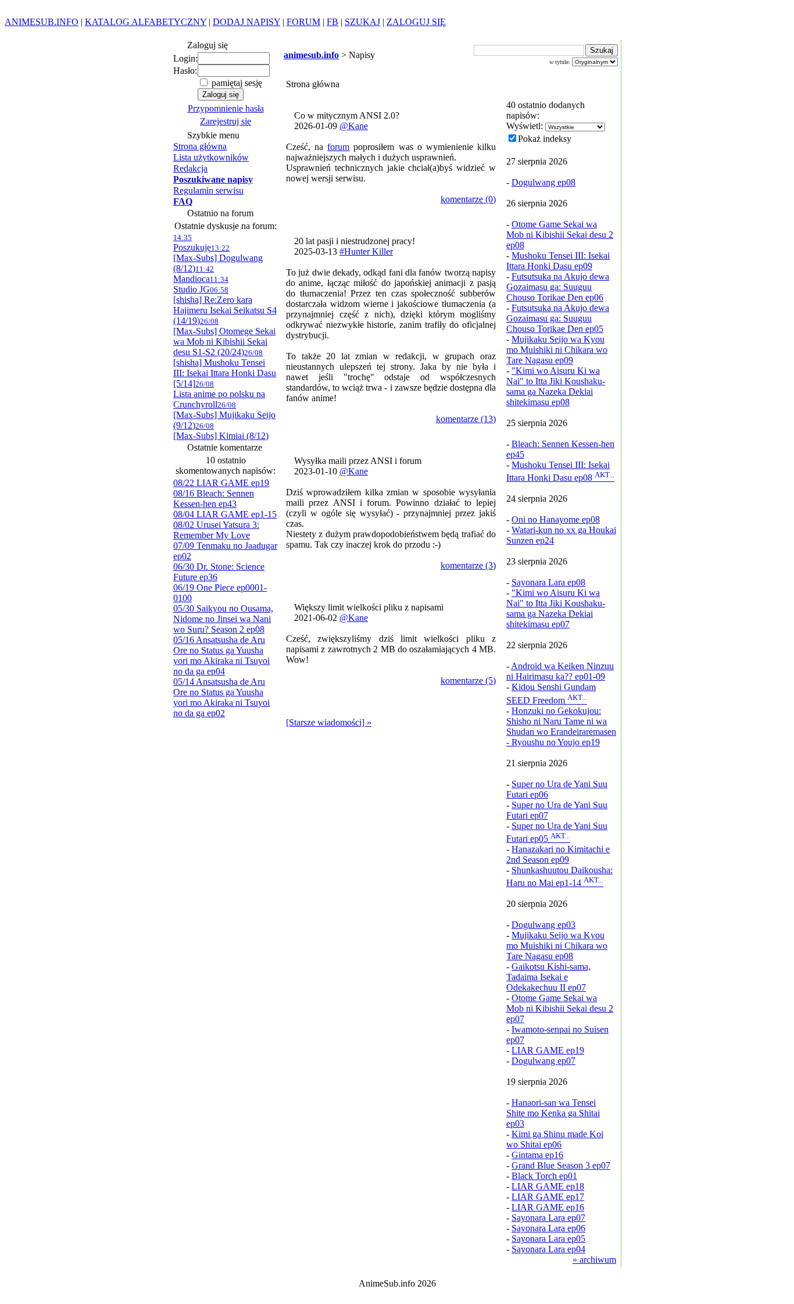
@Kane (353, 126)
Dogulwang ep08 (543, 182)
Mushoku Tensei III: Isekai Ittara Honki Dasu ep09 (558, 261)
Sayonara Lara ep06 (548, 1228)
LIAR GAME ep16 (548, 1207)
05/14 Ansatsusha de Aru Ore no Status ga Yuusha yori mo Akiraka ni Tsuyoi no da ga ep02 (221, 697)
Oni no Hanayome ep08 (556, 519)
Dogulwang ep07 (543, 1061)
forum (338, 147)
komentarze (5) (468, 680)
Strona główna (200, 146)
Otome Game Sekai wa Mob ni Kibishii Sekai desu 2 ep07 (559, 1008)
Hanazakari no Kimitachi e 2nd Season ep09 (558, 854)
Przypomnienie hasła (226, 108)
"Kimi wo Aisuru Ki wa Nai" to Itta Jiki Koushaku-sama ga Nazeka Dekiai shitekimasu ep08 (555, 386)
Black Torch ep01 (544, 1176)
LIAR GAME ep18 (548, 1186)
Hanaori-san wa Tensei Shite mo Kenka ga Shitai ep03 (553, 1113)
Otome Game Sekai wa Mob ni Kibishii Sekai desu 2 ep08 (559, 234)
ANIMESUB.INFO (41, 22)
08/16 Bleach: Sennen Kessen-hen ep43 (213, 498)
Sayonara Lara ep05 (548, 1239)
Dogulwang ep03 (543, 925)
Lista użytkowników (211, 157)
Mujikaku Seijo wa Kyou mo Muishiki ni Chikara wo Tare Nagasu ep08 (556, 945)
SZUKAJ (362, 22)
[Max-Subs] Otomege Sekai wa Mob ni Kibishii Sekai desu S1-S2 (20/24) (224, 337)
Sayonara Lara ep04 (548, 1249)
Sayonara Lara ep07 (548, 1218)
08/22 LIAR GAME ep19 (221, 483)
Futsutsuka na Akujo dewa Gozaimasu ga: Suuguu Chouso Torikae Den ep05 (557, 318)
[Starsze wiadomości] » (328, 722)
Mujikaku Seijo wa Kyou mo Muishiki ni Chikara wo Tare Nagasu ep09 (556, 349)
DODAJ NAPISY (246, 22)
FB (332, 22)
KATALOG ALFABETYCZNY (145, 22)
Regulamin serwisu (208, 190)
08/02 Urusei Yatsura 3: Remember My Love (216, 530)
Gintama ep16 (537, 1155)
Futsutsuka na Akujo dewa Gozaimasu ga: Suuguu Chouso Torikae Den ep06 (557, 286)
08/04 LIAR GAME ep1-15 (225, 514)
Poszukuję (192, 242)
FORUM (303, 22)
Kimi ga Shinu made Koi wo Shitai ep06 (554, 1139)
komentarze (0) (468, 199)
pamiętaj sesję (235, 83)
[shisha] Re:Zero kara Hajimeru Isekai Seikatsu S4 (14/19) (225, 305)
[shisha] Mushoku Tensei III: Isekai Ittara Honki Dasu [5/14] (224, 368)
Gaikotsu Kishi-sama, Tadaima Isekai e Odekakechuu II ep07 (548, 977)
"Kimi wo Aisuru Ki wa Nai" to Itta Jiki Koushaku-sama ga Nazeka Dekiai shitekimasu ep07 (555, 608)
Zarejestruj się (225, 121)
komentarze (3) (468, 565)
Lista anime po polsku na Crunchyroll (219, 394)
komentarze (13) (466, 419)
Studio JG (200, 284)
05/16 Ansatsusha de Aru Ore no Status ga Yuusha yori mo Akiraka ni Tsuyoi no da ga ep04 (221, 655)
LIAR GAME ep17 (548, 1197)
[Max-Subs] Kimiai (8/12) (221, 431)
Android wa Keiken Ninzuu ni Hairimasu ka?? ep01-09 (560, 671)
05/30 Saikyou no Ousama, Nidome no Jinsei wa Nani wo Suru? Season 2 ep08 (223, 618)
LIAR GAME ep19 (548, 1050)
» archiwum (594, 1259)
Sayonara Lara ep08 (548, 582)
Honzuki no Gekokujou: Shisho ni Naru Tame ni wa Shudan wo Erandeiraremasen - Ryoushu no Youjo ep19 (561, 726)
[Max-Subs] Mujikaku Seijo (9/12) (224, 415)
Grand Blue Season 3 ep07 (561, 1165)
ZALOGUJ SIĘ (416, 22)
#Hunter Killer (366, 251)
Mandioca (193, 274)
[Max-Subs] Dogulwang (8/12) (218, 258)
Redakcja (190, 168)
